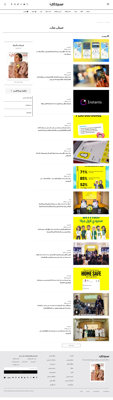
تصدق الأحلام (29, 105)
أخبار (70, 200)
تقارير (72, 372)
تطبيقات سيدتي (51, 376)
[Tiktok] (18, 4)
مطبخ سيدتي (70, 360)
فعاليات (69, 301)
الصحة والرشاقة (16, 359)
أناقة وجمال (24, 362)
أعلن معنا (87, 391)
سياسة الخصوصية (96, 391)
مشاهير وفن (33, 362)
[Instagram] (14, 4)
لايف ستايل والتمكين (31, 359)
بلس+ (41, 12)
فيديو (24, 12)
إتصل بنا (81, 391)
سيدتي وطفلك (58, 12)
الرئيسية (107, 22)
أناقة (81, 12)
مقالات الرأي (70, 364)
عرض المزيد (71, 346)
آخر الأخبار (52, 385)
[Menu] (108, 4)
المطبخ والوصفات (15, 362)
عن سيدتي (52, 364)
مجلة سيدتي (52, 356)
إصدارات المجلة (18, 45)
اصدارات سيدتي (69, 380)
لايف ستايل (48, 12)
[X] (21, 4)
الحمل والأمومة (16, 365)
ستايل (71, 368)
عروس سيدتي (69, 376)
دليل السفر (70, 385)
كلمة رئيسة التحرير (20, 90)
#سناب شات (56, 27)
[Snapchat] (24, 4)
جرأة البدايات (29, 113)
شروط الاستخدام (106, 391)
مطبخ (33, 12)
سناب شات (99, 22)
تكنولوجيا (69, 47)
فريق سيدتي (52, 372)
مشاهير (88, 12)
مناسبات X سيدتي (51, 360)
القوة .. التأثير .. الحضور (27, 98)
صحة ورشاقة (68, 12)
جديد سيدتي (51, 368)
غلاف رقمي (52, 380)
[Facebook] (11, 4)
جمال (75, 12)
